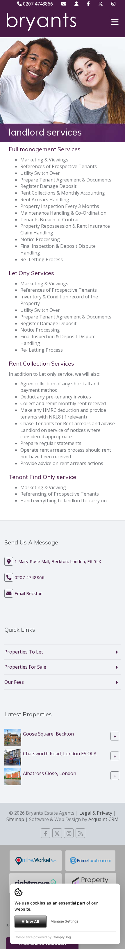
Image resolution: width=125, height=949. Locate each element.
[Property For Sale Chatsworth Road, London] (12, 757)
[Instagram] (113, 4)
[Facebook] (88, 4)
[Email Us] (63, 4)
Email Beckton (28, 593)
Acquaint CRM (103, 819)
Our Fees (14, 682)
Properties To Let (23, 652)
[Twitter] (100, 4)
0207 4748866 (37, 4)
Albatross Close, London (49, 773)
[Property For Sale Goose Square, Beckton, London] (12, 737)
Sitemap (15, 819)
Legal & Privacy (95, 813)
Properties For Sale (25, 667)
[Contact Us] (76, 4)
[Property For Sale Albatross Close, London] (12, 776)
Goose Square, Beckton (48, 734)
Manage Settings (64, 921)
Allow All (30, 921)
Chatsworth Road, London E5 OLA (60, 753)
